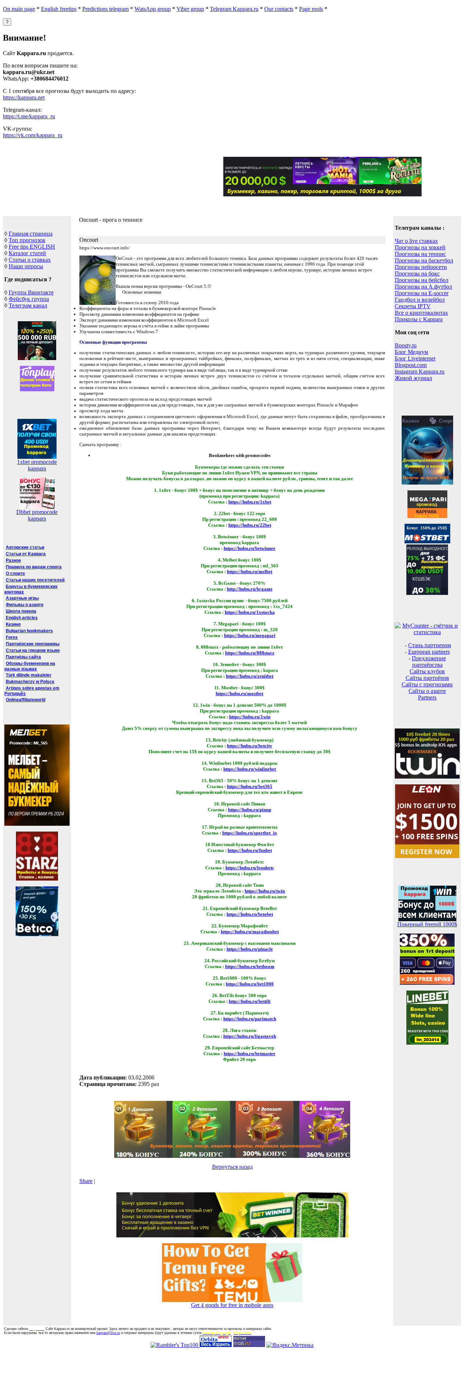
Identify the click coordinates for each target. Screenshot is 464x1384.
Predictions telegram (105, 9)
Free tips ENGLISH (32, 247)
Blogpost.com (411, 365)
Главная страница (31, 233)
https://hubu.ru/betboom (249, 966)
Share (85, 1181)
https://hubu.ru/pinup (249, 809)
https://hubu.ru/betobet (250, 914)
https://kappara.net (24, 97)
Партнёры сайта (23, 657)
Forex (12, 637)
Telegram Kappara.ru (234, 9)
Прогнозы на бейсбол (421, 280)
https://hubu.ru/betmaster (250, 1053)
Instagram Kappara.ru (419, 371)
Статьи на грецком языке (33, 650)
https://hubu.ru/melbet (249, 571)
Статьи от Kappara (26, 553)
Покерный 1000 (427, 924)
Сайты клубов (427, 671)
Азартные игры (22, 598)
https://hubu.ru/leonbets (249, 867)
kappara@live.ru (108, 1333)
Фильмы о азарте (25, 604)
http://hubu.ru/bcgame (250, 589)
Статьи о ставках (30, 260)
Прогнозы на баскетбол (424, 260)
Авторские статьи (25, 547)
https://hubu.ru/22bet (249, 525)
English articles (22, 617)
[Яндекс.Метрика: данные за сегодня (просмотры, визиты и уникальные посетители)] (290, 1345)
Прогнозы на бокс (417, 273)
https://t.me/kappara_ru (29, 116)
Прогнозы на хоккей (420, 247)
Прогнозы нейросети (421, 267)
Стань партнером (429, 645)
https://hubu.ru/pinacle (250, 949)
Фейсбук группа (29, 299)
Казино (13, 624)
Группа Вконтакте (31, 292)
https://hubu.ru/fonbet (250, 850)
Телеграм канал (28, 305)
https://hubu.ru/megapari (250, 635)
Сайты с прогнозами (427, 684)
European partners (429, 652)
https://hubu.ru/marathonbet (250, 931)
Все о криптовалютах (421, 313)
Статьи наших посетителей (35, 580)
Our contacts (278, 9)
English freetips (58, 9)
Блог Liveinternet (415, 358)
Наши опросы (26, 266)
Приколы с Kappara (419, 319)
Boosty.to (406, 345)
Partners (427, 697)
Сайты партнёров (427, 678)
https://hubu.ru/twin (265, 891)
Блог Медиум (411, 352)
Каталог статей (27, 253)
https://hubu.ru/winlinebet (249, 769)
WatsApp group (152, 9)
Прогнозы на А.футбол (423, 286)
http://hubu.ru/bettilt (249, 1001)
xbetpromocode (37, 462)
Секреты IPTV (413, 306)
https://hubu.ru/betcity (249, 745)
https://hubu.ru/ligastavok (249, 1036)
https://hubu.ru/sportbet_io (249, 833)
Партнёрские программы (32, 643)
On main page (19, 9)
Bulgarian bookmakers (29, 630)
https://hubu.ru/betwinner (250, 548)
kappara (37, 468)
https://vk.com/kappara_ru (32, 135)
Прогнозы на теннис (420, 254)
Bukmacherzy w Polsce (30, 681)
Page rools (311, 9)
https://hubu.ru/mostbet (239, 693)
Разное (13, 560)
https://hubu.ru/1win (249, 716)
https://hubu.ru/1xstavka (250, 612)
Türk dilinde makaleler (28, 675)
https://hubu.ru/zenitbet (249, 676)
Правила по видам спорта (34, 566)
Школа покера (21, 611)
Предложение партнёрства (429, 661)
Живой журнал (413, 378)
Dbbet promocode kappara (37, 515)
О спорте (15, 573)
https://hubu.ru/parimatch (249, 1018)
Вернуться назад (232, 1167)
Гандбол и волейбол (420, 300)
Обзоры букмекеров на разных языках (29, 666)
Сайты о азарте (427, 691)
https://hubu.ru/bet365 (249, 786)
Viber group (190, 9)
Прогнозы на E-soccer (421, 293)
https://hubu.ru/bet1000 (250, 984)
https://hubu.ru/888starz (249, 653)
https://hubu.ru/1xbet (249, 502)
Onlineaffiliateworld (25, 699)
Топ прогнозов (27, 240)
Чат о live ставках (416, 241)
